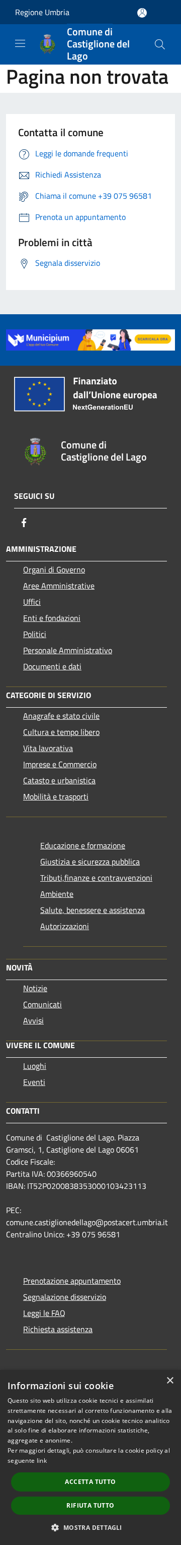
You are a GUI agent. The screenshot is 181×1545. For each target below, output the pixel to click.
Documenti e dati (52, 666)
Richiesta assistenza (58, 1329)
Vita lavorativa (48, 748)
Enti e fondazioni (51, 618)
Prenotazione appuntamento (72, 1281)
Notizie (35, 988)
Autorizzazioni (64, 926)
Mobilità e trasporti (55, 796)
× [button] (169, 1381)
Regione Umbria (42, 12)
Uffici (32, 602)
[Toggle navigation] (20, 43)
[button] (90, 1527)
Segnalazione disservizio (64, 1297)
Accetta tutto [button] (90, 1481)
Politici (34, 634)
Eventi (34, 1082)
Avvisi (33, 1020)
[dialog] (90, 1457)
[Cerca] (160, 44)
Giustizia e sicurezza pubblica (90, 861)
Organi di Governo (54, 569)
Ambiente (56, 894)
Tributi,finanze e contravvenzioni (96, 878)
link (42, 1460)
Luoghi (34, 1066)
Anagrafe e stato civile (61, 716)
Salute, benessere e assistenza (92, 910)
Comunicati (42, 1004)
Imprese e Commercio (60, 764)
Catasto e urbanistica (59, 780)
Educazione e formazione (82, 845)
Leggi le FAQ (44, 1313)
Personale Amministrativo (67, 650)
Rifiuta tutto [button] (90, 1505)
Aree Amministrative (59, 586)
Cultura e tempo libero (61, 732)
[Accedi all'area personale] (142, 13)
